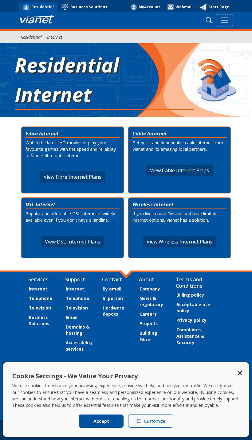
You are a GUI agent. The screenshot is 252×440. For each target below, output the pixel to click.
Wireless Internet (153, 204)
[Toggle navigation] (224, 20)
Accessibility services (79, 346)
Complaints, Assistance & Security (190, 336)
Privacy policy (191, 320)
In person (113, 298)
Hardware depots (113, 311)
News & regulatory (151, 301)
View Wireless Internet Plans (179, 241)
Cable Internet (149, 133)
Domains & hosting (77, 330)
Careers (148, 314)
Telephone (40, 298)
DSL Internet (40, 204)
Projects (149, 323)
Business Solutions (39, 320)
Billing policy (190, 295)
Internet (54, 37)
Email (71, 317)
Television (40, 308)
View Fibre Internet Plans (72, 176)
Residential (31, 37)
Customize (154, 421)
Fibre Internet (42, 133)
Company (150, 289)
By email (112, 289)
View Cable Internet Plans (179, 170)
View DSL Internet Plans (72, 241)
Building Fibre (148, 336)
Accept (101, 421)
